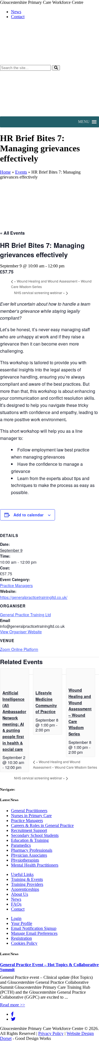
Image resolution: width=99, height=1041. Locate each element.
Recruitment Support (29, 830)
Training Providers (27, 884)
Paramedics (21, 845)
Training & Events (27, 879)
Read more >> (12, 1004)
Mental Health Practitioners (34, 865)
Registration (21, 938)
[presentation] (14, 686)
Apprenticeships (25, 889)
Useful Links (22, 874)
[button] (56, 67)
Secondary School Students (35, 835)
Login (16, 918)
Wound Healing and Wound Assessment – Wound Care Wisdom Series (65, 764)
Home (5, 172)
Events (21, 172)
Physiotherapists (25, 860)
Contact (17, 16)
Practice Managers (16, 585)
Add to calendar (28, 514)
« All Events (12, 233)
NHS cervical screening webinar (39, 292)
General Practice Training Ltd (25, 614)
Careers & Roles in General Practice (42, 825)
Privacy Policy (51, 1033)
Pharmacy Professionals (31, 850)
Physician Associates (29, 855)
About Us (19, 894)
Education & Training (30, 840)
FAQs (16, 904)
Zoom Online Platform (19, 649)
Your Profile (21, 923)
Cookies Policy (24, 943)
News (16, 11)
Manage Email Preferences (34, 933)
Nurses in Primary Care (31, 815)
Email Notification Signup (33, 928)
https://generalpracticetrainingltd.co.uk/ (33, 597)
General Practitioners (29, 810)
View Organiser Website (21, 631)
